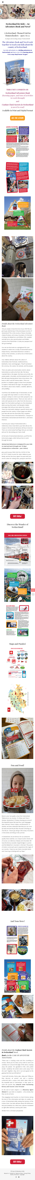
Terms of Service (14, 1174)
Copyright (22, 1174)
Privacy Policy (27, 1173)
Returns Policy (19, 1173)
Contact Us (12, 1173)
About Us (6, 1173)
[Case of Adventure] (17, 11)
